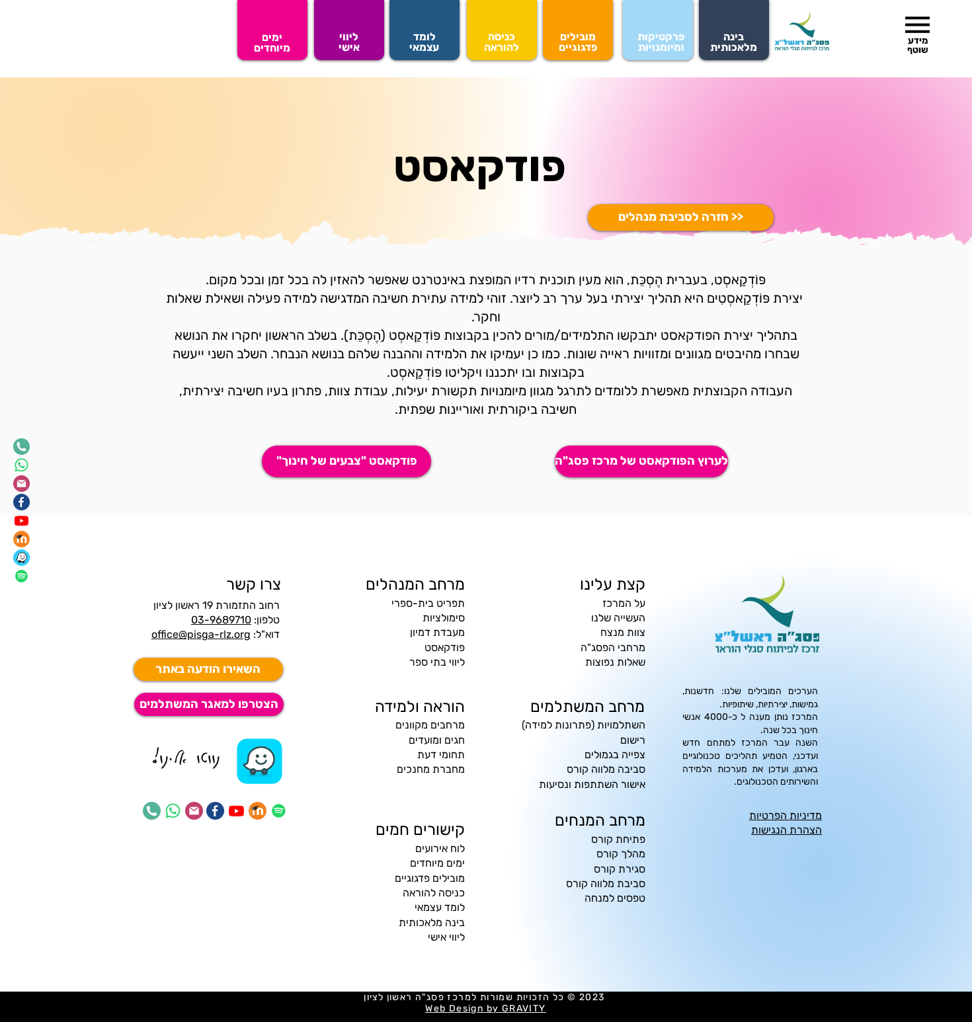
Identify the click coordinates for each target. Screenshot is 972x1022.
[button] (917, 25)
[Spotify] (21, 576)
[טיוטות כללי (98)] (258, 761)
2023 (593, 997)
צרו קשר (253, 584)
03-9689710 (221, 619)
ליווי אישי (446, 937)
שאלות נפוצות (615, 662)
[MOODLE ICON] (21, 539)
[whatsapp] (21, 465)
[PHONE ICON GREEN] (21, 446)
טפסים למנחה (615, 898)
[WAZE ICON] (21, 557)
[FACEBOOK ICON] (21, 502)
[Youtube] (21, 520)
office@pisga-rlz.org (201, 634)
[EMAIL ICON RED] (21, 483)
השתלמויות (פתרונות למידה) (583, 725)
